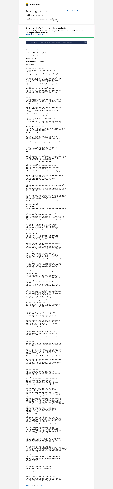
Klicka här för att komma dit (35, 35)
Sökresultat (53, 46)
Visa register (41, 50)
